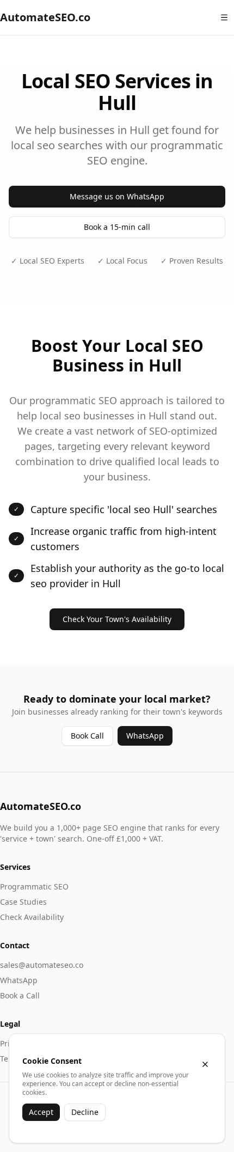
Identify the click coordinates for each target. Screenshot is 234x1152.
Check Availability (32, 917)
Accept (41, 1112)
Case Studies (23, 902)
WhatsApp (145, 735)
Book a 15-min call (117, 227)
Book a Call (20, 995)
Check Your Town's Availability (117, 619)
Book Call (87, 735)
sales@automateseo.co (41, 965)
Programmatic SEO (34, 886)
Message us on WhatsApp (117, 196)
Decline (84, 1112)
